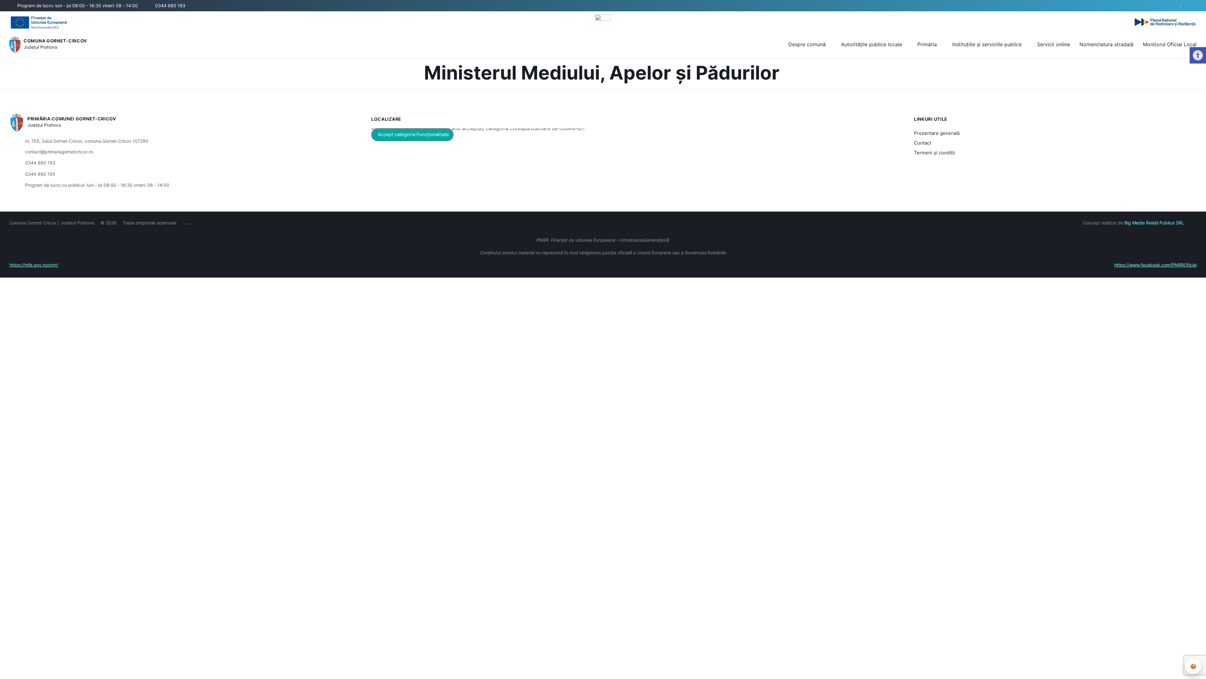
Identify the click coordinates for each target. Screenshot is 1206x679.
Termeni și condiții (934, 153)
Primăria (927, 44)
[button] (1170, 6)
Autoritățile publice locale (871, 44)
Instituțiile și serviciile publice (987, 44)
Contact (922, 143)
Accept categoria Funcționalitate (413, 134)
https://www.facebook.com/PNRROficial (1155, 265)
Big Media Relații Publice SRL (1154, 222)
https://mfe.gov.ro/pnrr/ (33, 265)
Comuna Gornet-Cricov (55, 40)
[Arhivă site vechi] (1193, 5)
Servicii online (1053, 44)
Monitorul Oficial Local (1170, 44)
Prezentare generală (936, 133)
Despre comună (807, 44)
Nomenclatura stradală (1106, 44)
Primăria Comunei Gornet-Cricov (71, 118)
